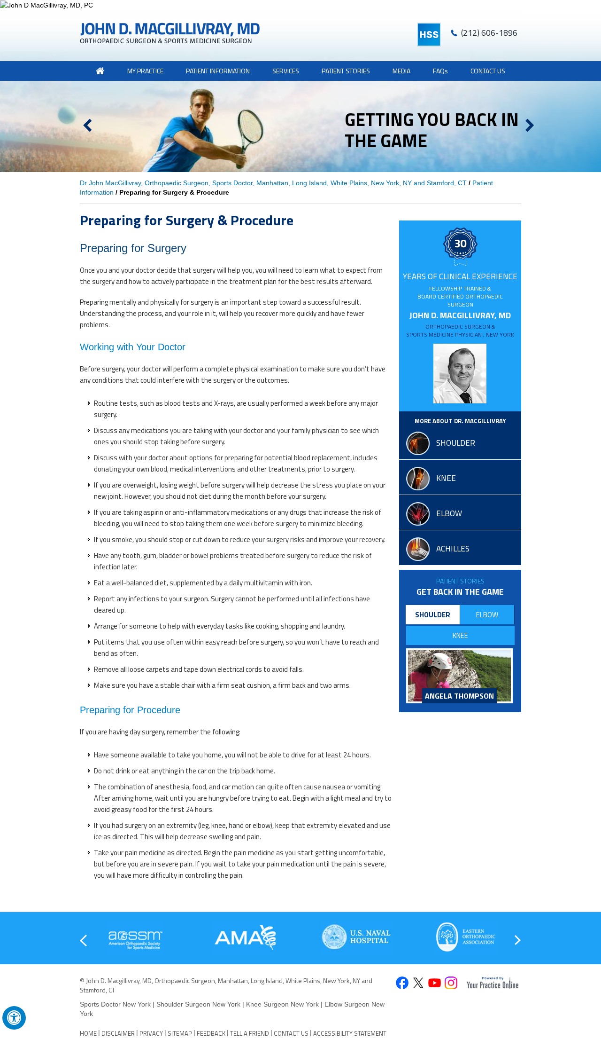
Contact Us (487, 71)
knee (446, 478)
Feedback (211, 1033)
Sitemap (180, 1033)
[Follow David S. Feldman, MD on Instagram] (451, 984)
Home (88, 1033)
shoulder (455, 443)
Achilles (453, 549)
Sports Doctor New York (116, 1004)
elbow (449, 513)
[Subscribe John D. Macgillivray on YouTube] (434, 984)
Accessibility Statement (349, 1033)
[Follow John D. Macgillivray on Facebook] (401, 984)
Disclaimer (118, 1033)
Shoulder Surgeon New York (198, 1004)
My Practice (145, 71)
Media (401, 71)
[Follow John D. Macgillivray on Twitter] (418, 984)
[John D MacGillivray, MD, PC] (300, 5)
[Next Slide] (529, 126)
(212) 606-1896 (489, 32)
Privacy (151, 1033)
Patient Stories (460, 581)
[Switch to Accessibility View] (14, 1018)
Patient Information (218, 71)
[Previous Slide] (87, 126)
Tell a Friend (249, 1033)
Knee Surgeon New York (282, 1004)
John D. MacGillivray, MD (460, 323)
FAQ (440, 71)
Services (285, 71)
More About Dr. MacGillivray (460, 420)
